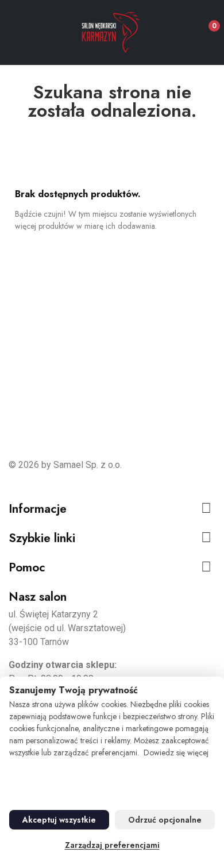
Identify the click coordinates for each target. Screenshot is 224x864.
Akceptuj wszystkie (59, 819)
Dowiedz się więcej (176, 752)
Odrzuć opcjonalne (165, 819)
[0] (204, 21)
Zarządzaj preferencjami (112, 845)
